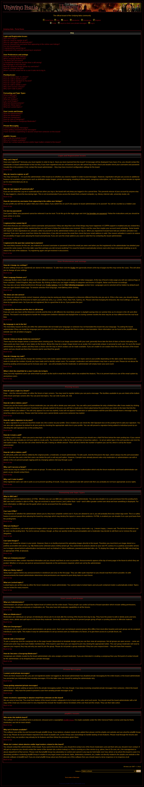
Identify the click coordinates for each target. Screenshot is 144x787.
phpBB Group (68, 720)
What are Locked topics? (13, 107)
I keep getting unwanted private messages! (20, 130)
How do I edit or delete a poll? (15, 85)
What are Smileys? (11, 99)
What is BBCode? (10, 95)
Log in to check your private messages (73, 23)
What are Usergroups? (12, 117)
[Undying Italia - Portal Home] (72, 7)
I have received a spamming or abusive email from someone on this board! (32, 132)
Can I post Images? (11, 101)
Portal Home (49, 20)
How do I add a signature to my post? (18, 81)
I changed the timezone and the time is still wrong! (22, 63)
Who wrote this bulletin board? (15, 138)
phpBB (68, 783)
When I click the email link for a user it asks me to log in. (25, 70)
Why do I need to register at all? (16, 40)
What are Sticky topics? (12, 105)
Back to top (8, 170)
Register (98, 20)
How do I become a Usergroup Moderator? (20, 121)
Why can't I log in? (10, 38)
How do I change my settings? (15, 57)
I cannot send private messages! (16, 128)
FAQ (57, 20)
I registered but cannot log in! (15, 48)
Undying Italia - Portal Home (13, 29)
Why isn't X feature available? (15, 140)
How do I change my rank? (14, 68)
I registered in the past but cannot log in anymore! (22, 50)
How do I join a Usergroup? (14, 119)
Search (65, 20)
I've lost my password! (12, 46)
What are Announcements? (14, 103)
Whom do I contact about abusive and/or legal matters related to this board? (32, 142)
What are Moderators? (12, 115)
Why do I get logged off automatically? (18, 42)
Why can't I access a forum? (14, 87)
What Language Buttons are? (15, 59)
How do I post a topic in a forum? (16, 77)
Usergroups (87, 20)
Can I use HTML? (10, 97)
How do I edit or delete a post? (15, 79)
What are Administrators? (13, 113)
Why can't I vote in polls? (13, 89)
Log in (92, 23)
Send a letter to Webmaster (72, 777)
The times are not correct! (13, 61)
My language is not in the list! (15, 65)
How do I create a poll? (12, 83)
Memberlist (75, 20)
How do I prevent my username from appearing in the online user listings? (32, 44)
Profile (54, 23)
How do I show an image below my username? (21, 66)
